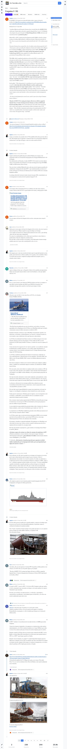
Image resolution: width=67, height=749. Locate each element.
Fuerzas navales (8, 14)
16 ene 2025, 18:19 (20, 227)
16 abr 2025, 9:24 (21, 619)
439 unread (55, 34)
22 (40, 740)
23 (44, 740)
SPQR (10, 605)
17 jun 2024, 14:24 (21, 18)
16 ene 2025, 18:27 (21, 250)
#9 (47, 267)
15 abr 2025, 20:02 (21, 605)
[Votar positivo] (40, 115)
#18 (47, 619)
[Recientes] (2, 4)
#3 (47, 134)
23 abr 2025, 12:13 (20, 654)
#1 (47, 18)
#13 (47, 478)
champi (11, 18)
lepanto (12, 118)
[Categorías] (2, 2)
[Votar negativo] (44, 115)
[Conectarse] (65, 2)
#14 (47, 520)
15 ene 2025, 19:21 (21, 153)
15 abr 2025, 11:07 (21, 520)
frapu (10, 186)
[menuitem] (65, 2)
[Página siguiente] (47, 740)
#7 (47, 227)
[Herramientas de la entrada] (46, 115)
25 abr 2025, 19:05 (21, 673)
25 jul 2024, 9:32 (21, 122)
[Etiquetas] (2, 10)
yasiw (10, 654)
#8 (47, 250)
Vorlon (10, 478)
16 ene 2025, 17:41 (21, 216)
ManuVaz (11, 267)
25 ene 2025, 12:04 (21, 478)
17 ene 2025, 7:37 (21, 280)
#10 (47, 280)
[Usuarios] (2, 13)
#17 (47, 605)
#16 (47, 584)
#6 (47, 216)
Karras (10, 216)
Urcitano (11, 292)
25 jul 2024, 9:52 (21, 134)
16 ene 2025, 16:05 (20, 186)
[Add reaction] (38, 115)
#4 (47, 153)
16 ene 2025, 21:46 (22, 267)
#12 (47, 453)
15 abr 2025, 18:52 (21, 584)
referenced (16, 118)
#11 (47, 292)
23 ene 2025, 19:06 (22, 292)
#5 (47, 186)
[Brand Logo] (7, 3)
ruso (10, 227)
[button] (2, 745)
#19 (47, 654)
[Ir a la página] (37, 740)
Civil (10, 564)
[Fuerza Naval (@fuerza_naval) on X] (19, 305)
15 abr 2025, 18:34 (20, 564)
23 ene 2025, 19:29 (22, 453)
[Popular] (2, 7)
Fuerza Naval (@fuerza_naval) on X (17, 313)
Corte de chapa (12, 726)
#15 (47, 564)
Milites (10, 280)
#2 (47, 122)
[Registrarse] (65, 4)
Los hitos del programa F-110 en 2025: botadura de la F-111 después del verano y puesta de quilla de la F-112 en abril (19, 198)
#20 (47, 673)
